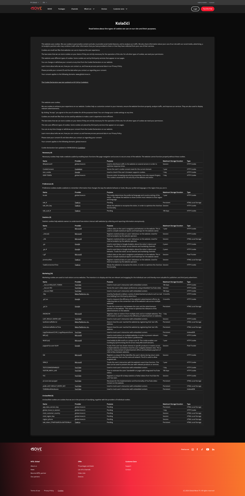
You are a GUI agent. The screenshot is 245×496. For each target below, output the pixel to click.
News (32, 470)
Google (77, 172)
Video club (81, 473)
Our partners (35, 477)
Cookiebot (81, 148)
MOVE (50, 9)
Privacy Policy (49, 491)
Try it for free (207, 9)
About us (34, 466)
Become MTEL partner (38, 473)
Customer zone (118, 9)
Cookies (60, 491)
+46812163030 (202, 2)
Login (195, 9)
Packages (61, 9)
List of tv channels (84, 470)
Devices (104, 9)
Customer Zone (131, 462)
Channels (74, 9)
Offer (80, 462)
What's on (87, 9)
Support (128, 466)
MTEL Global (35, 462)
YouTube (78, 285)
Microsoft (78, 229)
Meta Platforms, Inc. (82, 294)
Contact (211, 2)
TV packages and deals (86, 466)
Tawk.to (77, 203)
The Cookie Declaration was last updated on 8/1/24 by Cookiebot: (65, 82)
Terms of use (35, 491)
